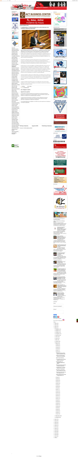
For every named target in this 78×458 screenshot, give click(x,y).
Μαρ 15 (57, 392)
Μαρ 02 (57, 412)
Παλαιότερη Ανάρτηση (47, 125)
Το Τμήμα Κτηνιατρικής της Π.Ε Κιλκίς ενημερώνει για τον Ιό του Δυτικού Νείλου (61, 269)
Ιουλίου (56, 336)
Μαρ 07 (57, 404)
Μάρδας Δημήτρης (15, 83)
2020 (55, 422)
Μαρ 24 (57, 378)
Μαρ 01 (57, 413)
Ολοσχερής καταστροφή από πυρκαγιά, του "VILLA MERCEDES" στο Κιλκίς (61, 278)
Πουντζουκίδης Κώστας (15, 108)
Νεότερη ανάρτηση (24, 125)
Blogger (40, 456)
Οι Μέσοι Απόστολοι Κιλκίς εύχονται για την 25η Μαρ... (60, 356)
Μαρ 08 (57, 403)
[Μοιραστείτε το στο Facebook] (30, 86)
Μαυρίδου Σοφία (14, 87)
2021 (55, 420)
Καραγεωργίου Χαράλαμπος (14, 66)
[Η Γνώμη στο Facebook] (54, 317)
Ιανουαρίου (57, 417)
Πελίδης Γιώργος (14, 105)
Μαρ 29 (57, 347)
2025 (55, 324)
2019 (55, 423)
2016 (55, 428)
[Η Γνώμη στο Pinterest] (58, 317)
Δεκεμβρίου (57, 329)
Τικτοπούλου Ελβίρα (15, 122)
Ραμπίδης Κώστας (15, 109)
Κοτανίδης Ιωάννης (15, 79)
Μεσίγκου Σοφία (14, 91)
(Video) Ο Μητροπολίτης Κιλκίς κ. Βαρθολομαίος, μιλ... (61, 375)
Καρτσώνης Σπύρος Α (15, 72)
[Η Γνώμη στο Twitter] (56, 317)
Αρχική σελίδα (35, 125)
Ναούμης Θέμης (14, 98)
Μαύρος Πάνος (14, 90)
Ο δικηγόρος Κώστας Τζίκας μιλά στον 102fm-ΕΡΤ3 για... (61, 353)
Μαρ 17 (57, 389)
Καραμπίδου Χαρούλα (15, 69)
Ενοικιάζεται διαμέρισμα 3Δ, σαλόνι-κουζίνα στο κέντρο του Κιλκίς (61, 246)
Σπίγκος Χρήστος (14, 118)
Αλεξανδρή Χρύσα (15, 53)
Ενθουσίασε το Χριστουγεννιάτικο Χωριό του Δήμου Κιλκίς (61, 261)
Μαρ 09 (57, 401)
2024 (55, 326)
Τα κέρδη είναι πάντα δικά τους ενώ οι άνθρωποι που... (61, 372)
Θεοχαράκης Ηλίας (15, 58)
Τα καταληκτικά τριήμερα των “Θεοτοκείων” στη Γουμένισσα (61, 254)
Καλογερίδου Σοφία (15, 61)
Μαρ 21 (57, 383)
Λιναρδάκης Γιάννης (15, 80)
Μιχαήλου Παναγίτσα (15, 94)
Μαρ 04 (57, 409)
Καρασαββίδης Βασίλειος (16, 70)
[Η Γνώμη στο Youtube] (57, 318)
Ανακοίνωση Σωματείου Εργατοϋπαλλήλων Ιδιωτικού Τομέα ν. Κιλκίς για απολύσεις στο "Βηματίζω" (61, 228)
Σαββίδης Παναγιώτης (15, 112)
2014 (55, 431)
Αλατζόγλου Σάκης (15, 51)
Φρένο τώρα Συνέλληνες (60, 357)
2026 (55, 323)
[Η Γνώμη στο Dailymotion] (57, 320)
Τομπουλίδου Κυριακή (15, 123)
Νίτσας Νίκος (14, 101)
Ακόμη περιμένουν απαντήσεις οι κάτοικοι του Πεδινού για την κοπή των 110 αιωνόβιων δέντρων (61, 237)
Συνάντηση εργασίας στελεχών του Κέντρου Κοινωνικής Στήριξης (60, 293)
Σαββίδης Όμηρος (14, 111)
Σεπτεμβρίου (57, 333)
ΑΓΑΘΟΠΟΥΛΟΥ (26, 87)
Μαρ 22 (57, 381)
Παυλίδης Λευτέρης (15, 104)
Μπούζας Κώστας (14, 97)
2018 (55, 425)
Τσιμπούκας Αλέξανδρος (16, 125)
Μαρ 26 (57, 351)
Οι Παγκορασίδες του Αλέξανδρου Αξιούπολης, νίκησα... (60, 362)
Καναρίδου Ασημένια (15, 64)
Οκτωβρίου (57, 332)
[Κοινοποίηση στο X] (29, 86)
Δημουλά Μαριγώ (14, 57)
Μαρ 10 (57, 400)
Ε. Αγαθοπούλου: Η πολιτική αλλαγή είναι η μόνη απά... (60, 368)
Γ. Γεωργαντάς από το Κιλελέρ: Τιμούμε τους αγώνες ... (61, 360)
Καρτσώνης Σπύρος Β (15, 73)
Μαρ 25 (57, 377)
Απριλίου (56, 341)
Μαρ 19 (57, 386)
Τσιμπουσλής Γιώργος (15, 127)
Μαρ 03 (57, 410)
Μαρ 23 (57, 380)
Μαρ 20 (57, 384)
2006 (55, 437)
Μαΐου (56, 339)
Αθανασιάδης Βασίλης (15, 50)
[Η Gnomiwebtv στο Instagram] (63, 320)
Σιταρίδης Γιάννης (14, 116)
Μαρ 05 (57, 407)
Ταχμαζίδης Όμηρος (15, 119)
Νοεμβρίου (57, 330)
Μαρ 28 (57, 348)
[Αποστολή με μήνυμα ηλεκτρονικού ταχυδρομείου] (27, 86)
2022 (55, 419)
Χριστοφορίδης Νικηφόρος (14, 133)
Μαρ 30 (57, 345)
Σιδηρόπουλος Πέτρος (15, 115)
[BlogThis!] (28, 86)
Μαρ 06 (57, 406)
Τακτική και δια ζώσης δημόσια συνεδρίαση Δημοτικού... (61, 365)
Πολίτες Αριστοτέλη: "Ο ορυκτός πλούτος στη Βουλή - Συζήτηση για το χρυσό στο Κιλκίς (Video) (61, 286)
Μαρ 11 (57, 398)
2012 (55, 434)
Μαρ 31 (57, 344)
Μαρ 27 (57, 350)
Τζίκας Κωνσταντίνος (15, 131)
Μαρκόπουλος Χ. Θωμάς (16, 84)
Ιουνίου (56, 338)
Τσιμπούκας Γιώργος (15, 126)
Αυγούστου (57, 335)
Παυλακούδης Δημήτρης (15, 102)
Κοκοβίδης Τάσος (14, 77)
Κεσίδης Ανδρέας (14, 76)
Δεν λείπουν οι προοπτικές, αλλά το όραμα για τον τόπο (60, 370)
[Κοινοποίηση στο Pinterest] (31, 86)
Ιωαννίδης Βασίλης (15, 60)
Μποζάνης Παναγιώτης (15, 95)
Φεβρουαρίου (57, 415)
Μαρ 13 (57, 395)
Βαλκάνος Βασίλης (15, 54)
